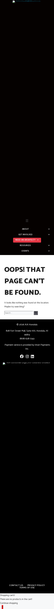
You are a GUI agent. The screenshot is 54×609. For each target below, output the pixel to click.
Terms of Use (27, 588)
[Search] (36, 313)
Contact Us (16, 585)
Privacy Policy (36, 585)
